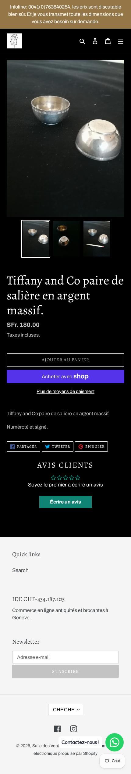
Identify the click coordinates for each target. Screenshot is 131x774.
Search (20, 570)
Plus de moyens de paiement (65, 391)
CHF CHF (63, 709)
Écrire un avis (65, 501)
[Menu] (120, 41)
